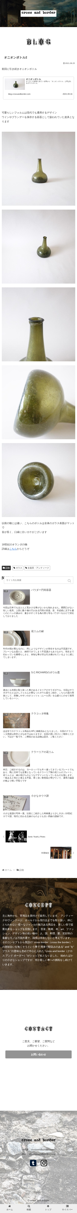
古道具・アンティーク (38, 568)
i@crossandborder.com (42, 1154)
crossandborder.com (42, 1149)
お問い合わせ (38, 1054)
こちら (13, 548)
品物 (7, 568)
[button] (69, 580)
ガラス (19, 568)
